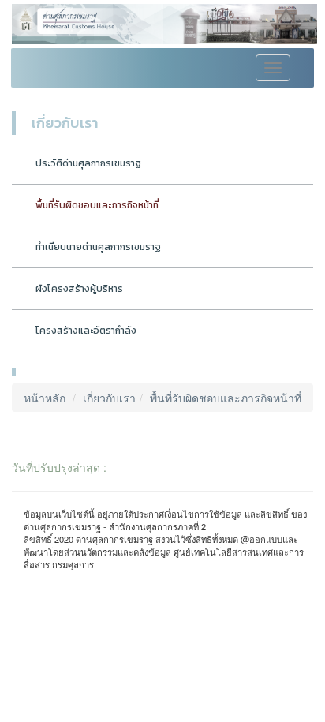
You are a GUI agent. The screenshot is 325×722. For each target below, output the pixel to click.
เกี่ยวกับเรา (109, 398)
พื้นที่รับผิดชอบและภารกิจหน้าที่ (97, 205)
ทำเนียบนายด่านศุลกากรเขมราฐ (98, 247)
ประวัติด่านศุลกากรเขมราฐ (88, 163)
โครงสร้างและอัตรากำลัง (85, 331)
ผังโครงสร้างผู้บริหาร (79, 289)
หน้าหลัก (44, 398)
